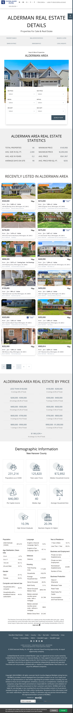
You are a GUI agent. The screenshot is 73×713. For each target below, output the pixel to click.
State (27, 635)
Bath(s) (39, 99)
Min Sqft (10, 108)
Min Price (10, 91)
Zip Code (46, 635)
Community (55, 635)
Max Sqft (39, 108)
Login (48, 2)
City (39, 635)
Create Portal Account (59, 2)
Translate (50, 701)
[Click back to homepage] (8, 2)
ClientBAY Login (42, 638)
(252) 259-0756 (12, 6)
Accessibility (24, 638)
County (33, 635)
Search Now (58, 118)
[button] (70, 16)
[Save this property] (33, 185)
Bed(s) (9, 99)
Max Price (40, 91)
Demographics (36, 43)
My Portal (42, 2)
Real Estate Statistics (36, 38)
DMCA (33, 638)
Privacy (15, 638)
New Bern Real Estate (16, 635)
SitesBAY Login (55, 638)
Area (62, 635)
